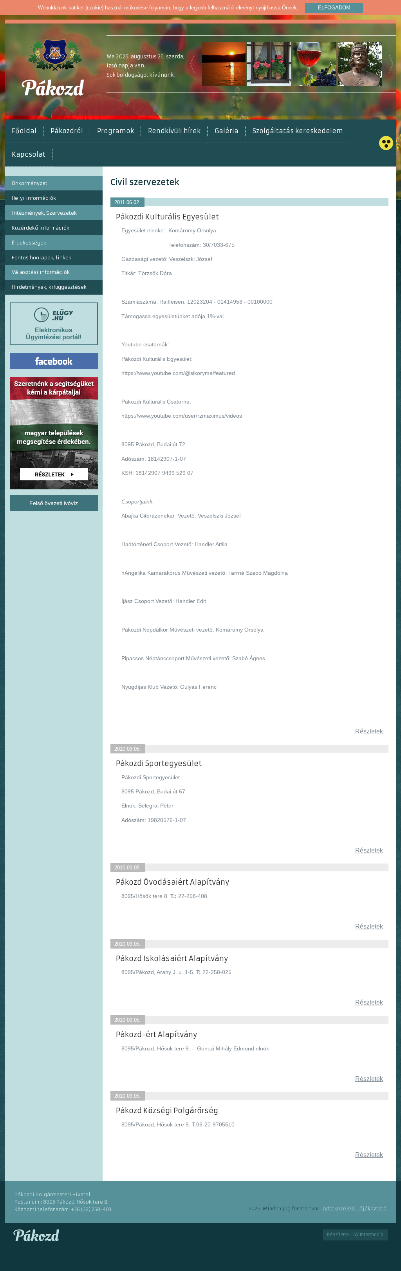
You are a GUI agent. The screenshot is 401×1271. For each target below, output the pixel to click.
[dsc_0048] (224, 64)
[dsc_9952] (269, 64)
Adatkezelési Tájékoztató (355, 1208)
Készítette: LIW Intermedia (355, 1234)
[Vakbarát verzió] (386, 143)
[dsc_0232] (314, 64)
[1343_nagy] (360, 64)
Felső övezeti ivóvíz (53, 503)
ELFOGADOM (334, 8)
